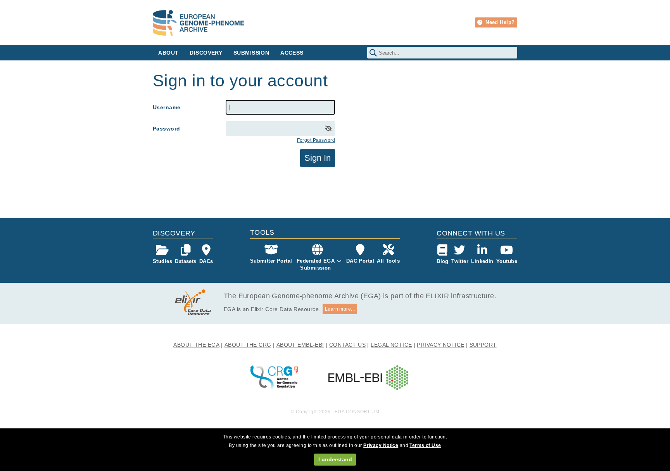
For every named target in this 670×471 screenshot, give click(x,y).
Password (166, 128)
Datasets (185, 261)
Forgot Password (316, 140)
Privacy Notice (380, 445)
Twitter (459, 261)
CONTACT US (347, 345)
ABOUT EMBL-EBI (300, 345)
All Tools (388, 261)
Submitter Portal (271, 261)
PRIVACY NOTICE (440, 345)
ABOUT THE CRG (247, 345)
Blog (443, 261)
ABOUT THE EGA (196, 345)
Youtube (506, 261)
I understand (335, 459)
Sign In (317, 158)
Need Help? (499, 22)
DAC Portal (360, 261)
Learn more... (340, 309)
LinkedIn (482, 261)
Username (166, 107)
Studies (162, 261)
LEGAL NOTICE (391, 345)
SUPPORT (483, 345)
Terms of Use (425, 445)
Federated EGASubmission (316, 264)
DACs (206, 261)
